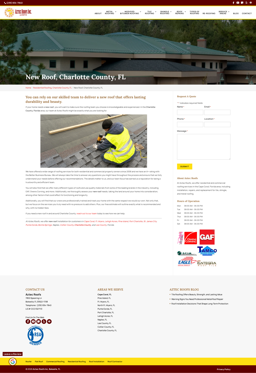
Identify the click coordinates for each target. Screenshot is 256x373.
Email (207, 106)
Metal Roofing (109, 13)
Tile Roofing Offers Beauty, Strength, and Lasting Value (196, 294)
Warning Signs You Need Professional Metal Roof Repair (197, 299)
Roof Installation (96, 361)
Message (182, 130)
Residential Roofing (77, 361)
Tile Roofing (149, 13)
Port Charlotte (136, 221)
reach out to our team (87, 213)
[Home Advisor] (250, 2)
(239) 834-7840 (14, 2)
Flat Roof (39, 361)
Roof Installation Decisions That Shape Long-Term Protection (199, 303)
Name (180, 106)
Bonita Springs (45, 225)
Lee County (101, 225)
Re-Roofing (209, 14)
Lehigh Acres (111, 221)
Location (209, 118)
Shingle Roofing (164, 13)
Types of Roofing (194, 13)
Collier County (66, 225)
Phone (181, 118)
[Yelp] (246, 2)
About (98, 14)
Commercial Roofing (55, 361)
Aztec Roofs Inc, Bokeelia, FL (46, 369)
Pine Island (123, 221)
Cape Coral (89, 221)
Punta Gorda (31, 225)
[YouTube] (238, 2)
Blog (236, 14)
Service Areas (223, 13)
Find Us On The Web (35, 317)
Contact (247, 14)
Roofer (29, 361)
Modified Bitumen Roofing (129, 13)
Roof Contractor (115, 361)
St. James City (150, 221)
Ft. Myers (99, 221)
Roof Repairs (179, 13)
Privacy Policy (223, 369)
